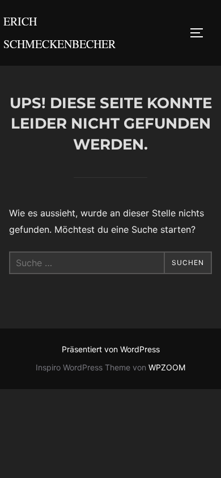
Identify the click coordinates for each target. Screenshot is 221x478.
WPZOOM (166, 367)
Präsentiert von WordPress (111, 349)
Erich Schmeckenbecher (59, 33)
